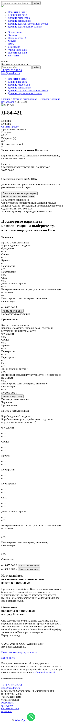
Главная (5, 99)
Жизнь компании (17, 49)
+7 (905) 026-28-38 (11, 70)
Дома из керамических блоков (25, 26)
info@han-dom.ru (10, 73)
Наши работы (17, 38)
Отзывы (12, 35)
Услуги (12, 41)
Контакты (13, 55)
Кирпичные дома (17, 14)
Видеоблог (14, 46)
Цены (11, 43)
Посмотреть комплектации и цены (19, 193)
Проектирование (17, 52)
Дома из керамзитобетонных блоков (28, 23)
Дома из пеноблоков (19, 20)
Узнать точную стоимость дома (18, 196)
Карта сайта (8, 657)
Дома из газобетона (19, 17)
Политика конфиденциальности (19, 652)
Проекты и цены (17, 12)
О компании (15, 32)
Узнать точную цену (12, 311)
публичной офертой (44, 672)
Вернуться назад (10, 635)
